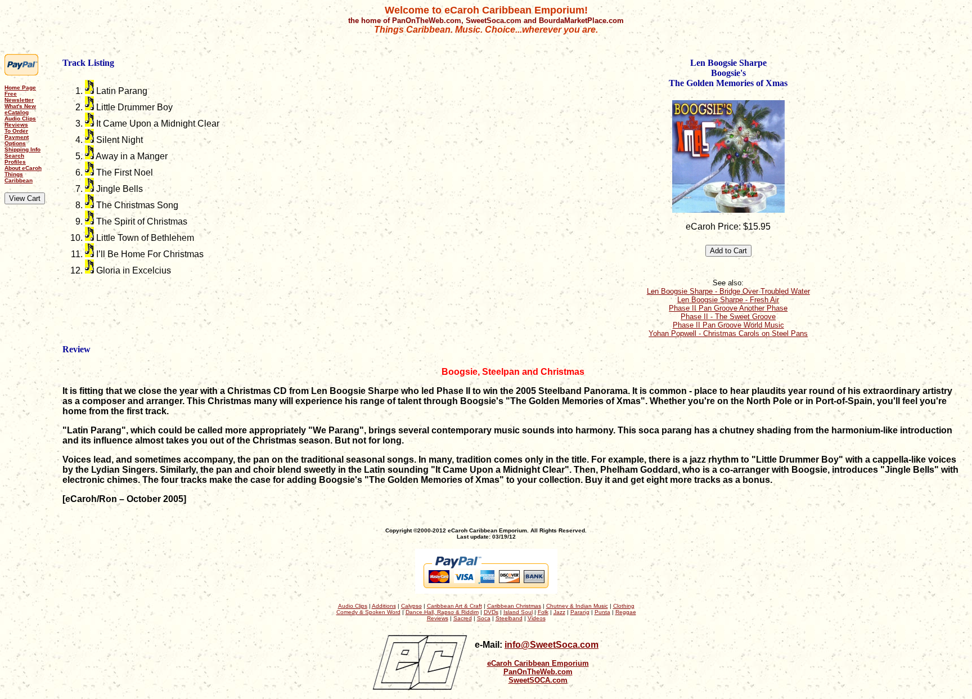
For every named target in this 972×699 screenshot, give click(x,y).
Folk (543, 612)
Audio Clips (20, 118)
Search (14, 156)
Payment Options (16, 140)
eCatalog (16, 112)
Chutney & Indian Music (577, 606)
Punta (602, 612)
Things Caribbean (18, 177)
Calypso (411, 606)
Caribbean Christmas (514, 606)
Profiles (15, 162)
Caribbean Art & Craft (454, 606)
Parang (580, 612)
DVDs (491, 612)
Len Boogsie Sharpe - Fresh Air (728, 299)
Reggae (625, 612)
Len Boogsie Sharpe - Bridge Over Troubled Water (728, 291)
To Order (16, 131)
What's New (20, 106)
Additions (384, 606)
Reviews (16, 125)
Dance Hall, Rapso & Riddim (442, 612)
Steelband (509, 618)
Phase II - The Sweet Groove (728, 316)
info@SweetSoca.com (551, 644)
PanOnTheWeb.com (538, 671)
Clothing (623, 606)
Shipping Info (22, 149)
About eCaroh (23, 168)
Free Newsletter (19, 97)
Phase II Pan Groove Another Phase (728, 308)
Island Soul (518, 612)
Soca (483, 618)
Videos (537, 618)
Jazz (559, 612)
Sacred (462, 618)
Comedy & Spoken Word (368, 612)
